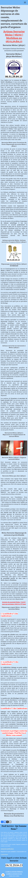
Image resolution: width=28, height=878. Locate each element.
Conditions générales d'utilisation (14, 871)
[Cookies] (3, 875)
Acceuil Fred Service (4, 854)
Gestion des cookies (14, 876)
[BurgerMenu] (25, 2)
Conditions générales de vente (14, 874)
